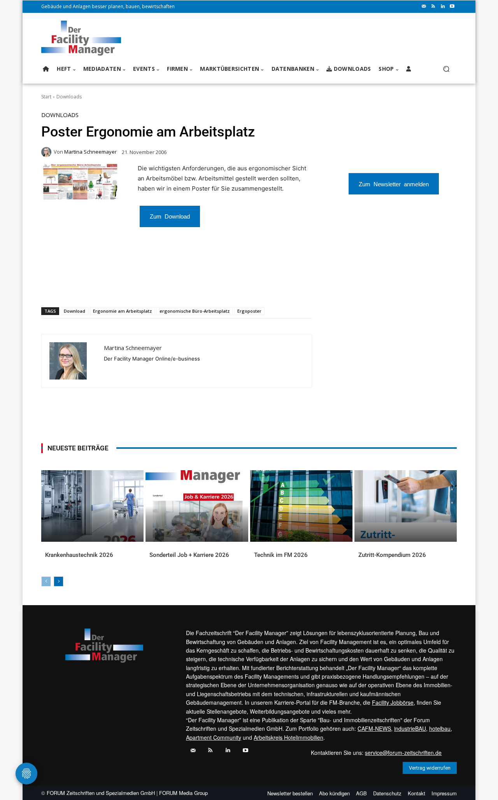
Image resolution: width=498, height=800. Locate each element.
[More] (188, 287)
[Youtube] (452, 6)
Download (74, 311)
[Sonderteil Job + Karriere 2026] (197, 506)
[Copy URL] (170, 287)
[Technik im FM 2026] (301, 506)
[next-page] (58, 581)
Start (46, 96)
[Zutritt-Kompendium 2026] (405, 506)
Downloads (69, 96)
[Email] (134, 287)
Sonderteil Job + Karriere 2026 (189, 554)
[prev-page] (46, 581)
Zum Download (170, 216)
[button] (446, 69)
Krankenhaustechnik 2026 (79, 554)
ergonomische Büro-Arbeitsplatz (195, 311)
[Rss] (433, 6)
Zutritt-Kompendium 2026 (392, 554)
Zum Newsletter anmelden (394, 184)
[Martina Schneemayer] (47, 152)
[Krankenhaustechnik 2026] (92, 506)
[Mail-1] (424, 6)
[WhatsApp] (98, 287)
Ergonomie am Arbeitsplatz (122, 311)
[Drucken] (152, 287)
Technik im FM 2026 (281, 554)
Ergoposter (249, 311)
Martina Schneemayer (90, 151)
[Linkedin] (442, 6)
